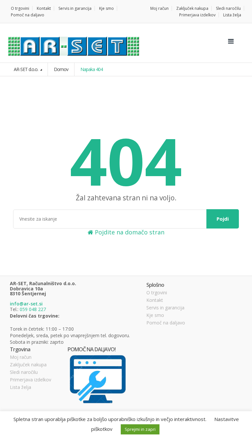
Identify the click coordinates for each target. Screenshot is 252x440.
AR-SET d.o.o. (26, 69)
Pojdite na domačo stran (128, 232)
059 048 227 (33, 309)
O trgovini (20, 8)
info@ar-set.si (26, 304)
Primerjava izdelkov (197, 14)
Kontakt (44, 8)
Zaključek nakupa (192, 8)
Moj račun (159, 8)
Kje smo (106, 8)
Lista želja (232, 14)
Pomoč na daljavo (27, 14)
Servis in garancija (75, 8)
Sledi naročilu (228, 8)
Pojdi (223, 218)
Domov (61, 69)
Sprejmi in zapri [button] (140, 429)
